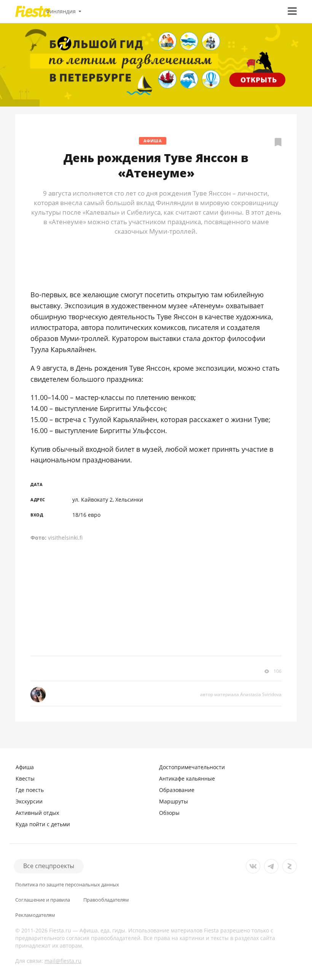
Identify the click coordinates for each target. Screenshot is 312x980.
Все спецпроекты (48, 866)
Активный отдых (37, 812)
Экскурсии (29, 801)
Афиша (152, 140)
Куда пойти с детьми (43, 824)
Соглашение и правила (42, 900)
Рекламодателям (35, 915)
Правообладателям (106, 900)
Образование (176, 790)
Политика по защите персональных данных (67, 884)
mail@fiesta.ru (63, 960)
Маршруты (173, 801)
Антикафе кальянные (187, 778)
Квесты (25, 778)
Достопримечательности (192, 767)
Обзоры (169, 812)
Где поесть (30, 790)
